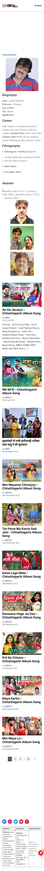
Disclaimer (32, 848)
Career (31, 853)
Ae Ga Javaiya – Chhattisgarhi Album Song (21, 311)
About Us (32, 842)
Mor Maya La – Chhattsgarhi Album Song (21, 740)
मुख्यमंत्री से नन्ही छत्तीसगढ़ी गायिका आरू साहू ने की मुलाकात (21, 442)
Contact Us (32, 846)
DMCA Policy (33, 851)
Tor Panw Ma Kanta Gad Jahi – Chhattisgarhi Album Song (22, 532)
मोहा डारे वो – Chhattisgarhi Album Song (19, 391)
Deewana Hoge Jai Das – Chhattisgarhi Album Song (21, 615)
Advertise (32, 855)
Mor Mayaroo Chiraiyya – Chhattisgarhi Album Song (21, 486)
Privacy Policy (33, 844)
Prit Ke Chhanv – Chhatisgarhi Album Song (21, 659)
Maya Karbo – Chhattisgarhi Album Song (21, 700)
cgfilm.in (8, 397)
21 (28, 759)
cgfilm (7, 317)
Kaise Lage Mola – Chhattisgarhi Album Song (21, 574)
